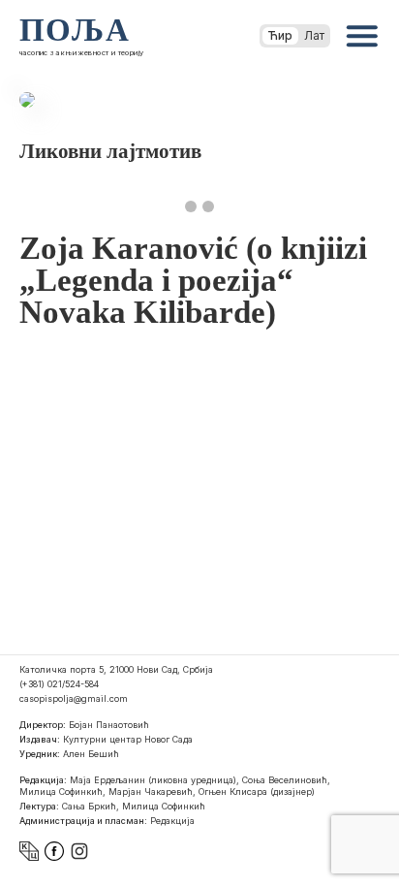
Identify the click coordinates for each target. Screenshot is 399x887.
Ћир (280, 35)
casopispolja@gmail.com (73, 698)
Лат (314, 35)
